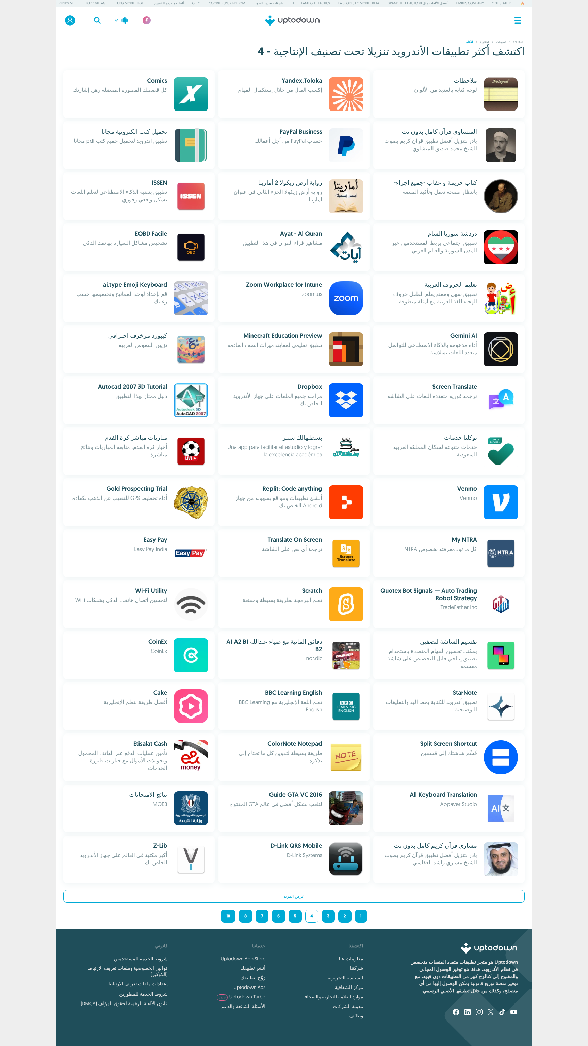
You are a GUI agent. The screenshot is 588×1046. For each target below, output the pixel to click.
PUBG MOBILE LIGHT (130, 3)
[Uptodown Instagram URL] (479, 1012)
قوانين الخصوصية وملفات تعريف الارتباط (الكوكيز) (128, 971)
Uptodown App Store (242, 959)
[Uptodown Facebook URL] (456, 1012)
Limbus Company (470, 3)
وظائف (356, 1016)
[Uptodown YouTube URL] (514, 1012)
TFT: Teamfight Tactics (311, 3)
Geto (196, 3)
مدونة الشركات (348, 1006)
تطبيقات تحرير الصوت (268, 3)
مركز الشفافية (349, 987)
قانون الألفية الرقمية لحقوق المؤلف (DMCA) (124, 1003)
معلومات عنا (351, 959)
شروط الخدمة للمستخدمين (141, 959)
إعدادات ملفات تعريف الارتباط (138, 984)
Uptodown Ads (249, 987)
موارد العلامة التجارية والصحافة (332, 997)
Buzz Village (97, 3)
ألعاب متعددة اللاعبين (169, 3)
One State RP (502, 3)
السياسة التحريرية (345, 978)
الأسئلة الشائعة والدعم (243, 1006)
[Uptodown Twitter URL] (491, 1012)
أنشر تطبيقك (252, 968)
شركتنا (356, 968)
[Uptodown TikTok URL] (502, 1012)
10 (228, 916)
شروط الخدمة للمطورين (143, 994)
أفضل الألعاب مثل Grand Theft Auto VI (418, 3)
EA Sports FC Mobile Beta (358, 3)
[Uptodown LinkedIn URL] (467, 1012)
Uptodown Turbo (242, 997)
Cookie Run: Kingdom (227, 3)
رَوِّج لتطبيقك (253, 978)
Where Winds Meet (62, 3)
